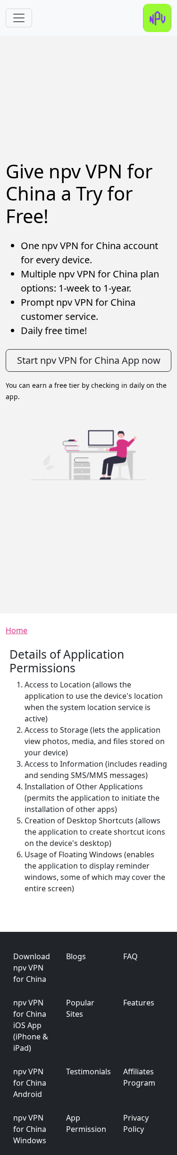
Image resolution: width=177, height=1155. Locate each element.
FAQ (130, 956)
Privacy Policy (136, 1123)
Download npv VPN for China (31, 967)
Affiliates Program (139, 1077)
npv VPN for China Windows (29, 1129)
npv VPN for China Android (29, 1082)
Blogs (76, 956)
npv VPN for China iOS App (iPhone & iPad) (30, 1025)
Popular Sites (80, 1008)
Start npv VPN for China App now (88, 360)
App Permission (86, 1123)
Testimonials (88, 1071)
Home (16, 630)
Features (138, 1002)
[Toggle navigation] (19, 17)
